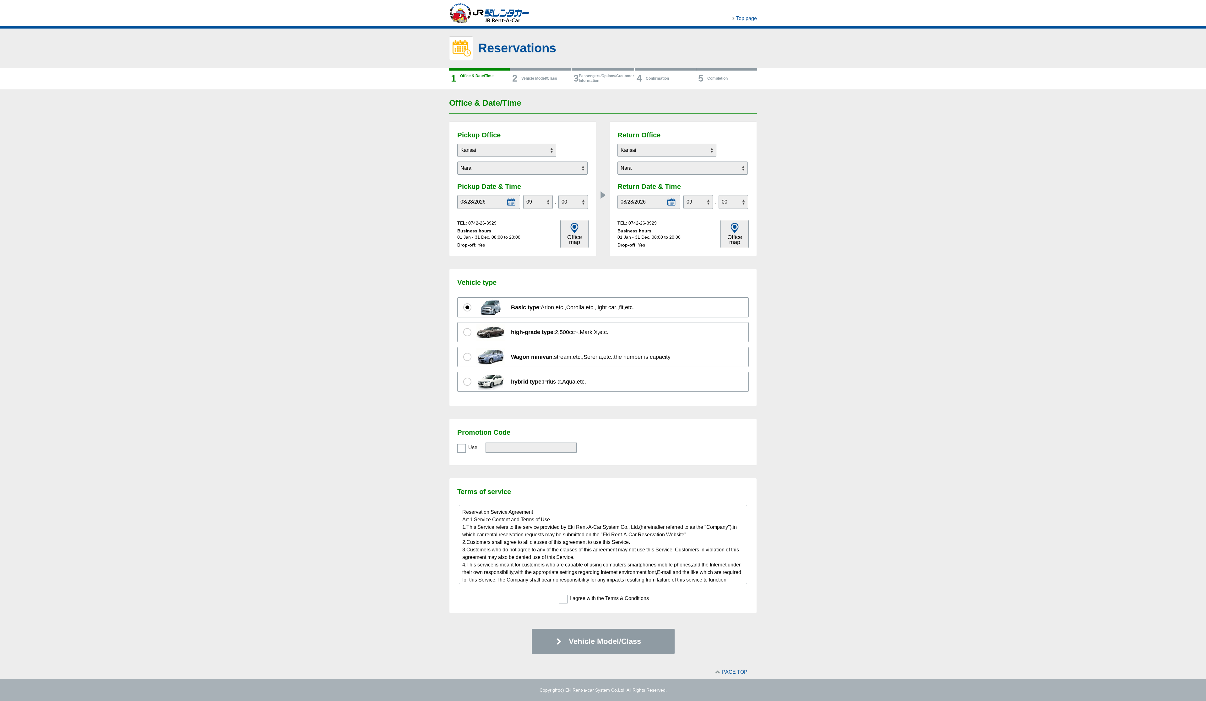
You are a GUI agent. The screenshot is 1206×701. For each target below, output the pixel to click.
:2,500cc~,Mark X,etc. (559, 332)
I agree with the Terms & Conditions (609, 598)
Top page (746, 18)
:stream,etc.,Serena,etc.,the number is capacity (591, 357)
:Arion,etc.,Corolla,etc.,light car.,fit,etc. (572, 307)
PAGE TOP (734, 672)
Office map (574, 239)
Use (472, 447)
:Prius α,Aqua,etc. (548, 382)
